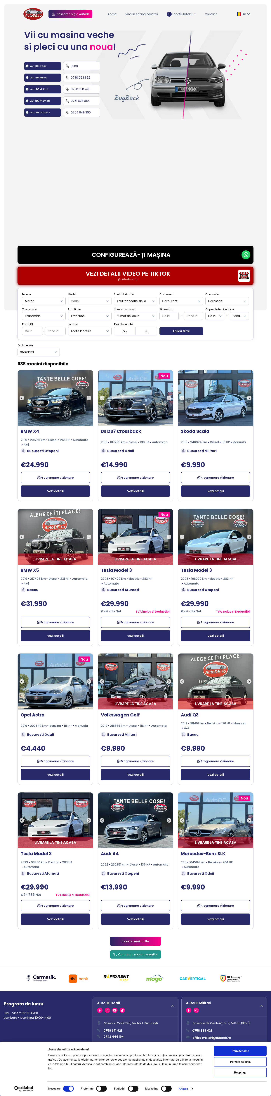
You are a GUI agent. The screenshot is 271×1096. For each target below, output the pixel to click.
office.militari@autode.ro (211, 1038)
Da (125, 331)
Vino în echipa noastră (141, 14)
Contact (211, 14)
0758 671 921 (112, 1031)
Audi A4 (110, 854)
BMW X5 (30, 570)
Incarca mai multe (135, 941)
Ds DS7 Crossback (121, 431)
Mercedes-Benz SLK (203, 854)
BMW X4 (30, 431)
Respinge (240, 1072)
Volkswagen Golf (120, 715)
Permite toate (240, 1050)
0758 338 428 (202, 1031)
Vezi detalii (55, 491)
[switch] (101, 1089)
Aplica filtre (181, 331)
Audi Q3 (190, 715)
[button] (135, 1006)
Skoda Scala (195, 431)
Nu (146, 331)
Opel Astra (33, 715)
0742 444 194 (113, 1037)
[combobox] (44, 301)
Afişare (183, 1088)
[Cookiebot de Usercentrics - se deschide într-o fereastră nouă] (24, 1089)
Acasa (112, 14)
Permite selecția (240, 1061)
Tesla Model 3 (116, 570)
